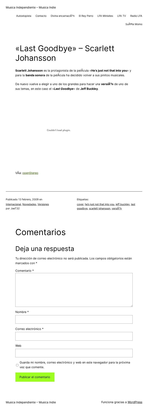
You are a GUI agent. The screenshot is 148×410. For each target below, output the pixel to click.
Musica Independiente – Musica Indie (31, 7)
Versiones (43, 204)
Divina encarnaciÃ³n (63, 15)
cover (80, 204)
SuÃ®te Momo (133, 24)
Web (18, 345)
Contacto (41, 15)
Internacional (13, 204)
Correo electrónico (29, 329)
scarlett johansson (99, 208)
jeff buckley (123, 204)
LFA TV (121, 15)
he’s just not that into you (99, 204)
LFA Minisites (105, 15)
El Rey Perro (86, 15)
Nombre (22, 312)
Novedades (29, 204)
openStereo (30, 173)
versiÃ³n (117, 208)
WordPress (135, 402)
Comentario (24, 270)
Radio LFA (136, 15)
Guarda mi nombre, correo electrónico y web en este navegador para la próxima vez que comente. (75, 365)
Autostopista (23, 15)
